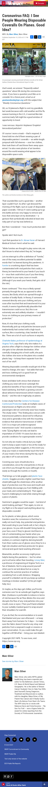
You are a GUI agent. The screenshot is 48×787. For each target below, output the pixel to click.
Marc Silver (13, 34)
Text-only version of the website (15, 759)
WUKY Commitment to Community (16, 749)
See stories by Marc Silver (13, 661)
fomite (5, 265)
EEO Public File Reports (12, 763)
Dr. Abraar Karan (28, 240)
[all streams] (45, 784)
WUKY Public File (10, 754)
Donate (41, 3)
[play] (3, 784)
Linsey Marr (39, 560)
